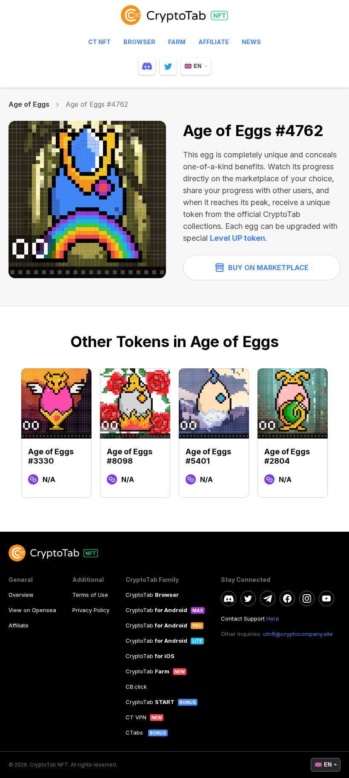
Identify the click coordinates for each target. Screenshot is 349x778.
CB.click (136, 686)
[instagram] (307, 598)
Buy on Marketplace (268, 267)
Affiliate (213, 42)
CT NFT (99, 42)
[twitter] (168, 66)
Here (272, 618)
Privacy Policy (90, 610)
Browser (139, 42)
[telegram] (267, 598)
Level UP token (237, 238)
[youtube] (326, 598)
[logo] (174, 19)
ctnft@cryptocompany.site (298, 633)
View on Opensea (32, 610)
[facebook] (287, 598)
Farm (177, 42)
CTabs (135, 732)
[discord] (146, 66)
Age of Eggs (29, 104)
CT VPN (136, 717)
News (251, 42)
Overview (21, 594)
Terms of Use (90, 594)
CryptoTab (152, 594)
